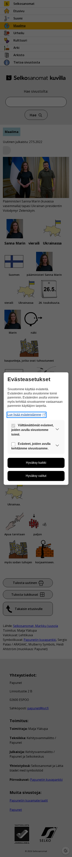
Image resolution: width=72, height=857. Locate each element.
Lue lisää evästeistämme (24, 414)
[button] (57, 430)
